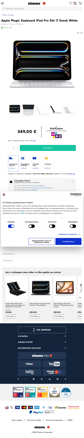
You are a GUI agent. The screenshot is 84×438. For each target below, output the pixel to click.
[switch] (32, 226)
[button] (4, 297)
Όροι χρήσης (17, 420)
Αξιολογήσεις (8, 260)
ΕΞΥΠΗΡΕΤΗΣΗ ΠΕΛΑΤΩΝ (29, 348)
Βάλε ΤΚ (72, 174)
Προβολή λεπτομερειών (68, 234)
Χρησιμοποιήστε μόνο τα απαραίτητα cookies (41, 241)
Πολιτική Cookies (34, 420)
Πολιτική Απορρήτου (54, 420)
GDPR (69, 420)
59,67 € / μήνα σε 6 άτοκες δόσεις (42, 187)
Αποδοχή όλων (68, 241)
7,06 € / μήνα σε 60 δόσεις (36, 185)
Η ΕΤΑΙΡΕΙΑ (23, 336)
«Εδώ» (23, 213)
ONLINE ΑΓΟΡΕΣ (25, 342)
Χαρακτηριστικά (9, 254)
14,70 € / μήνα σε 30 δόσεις (30, 189)
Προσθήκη (48, 148)
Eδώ (34, 140)
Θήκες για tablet (8, 15)
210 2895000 (43, 330)
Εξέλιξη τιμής (8, 27)
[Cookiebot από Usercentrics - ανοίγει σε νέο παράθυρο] (71, 194)
